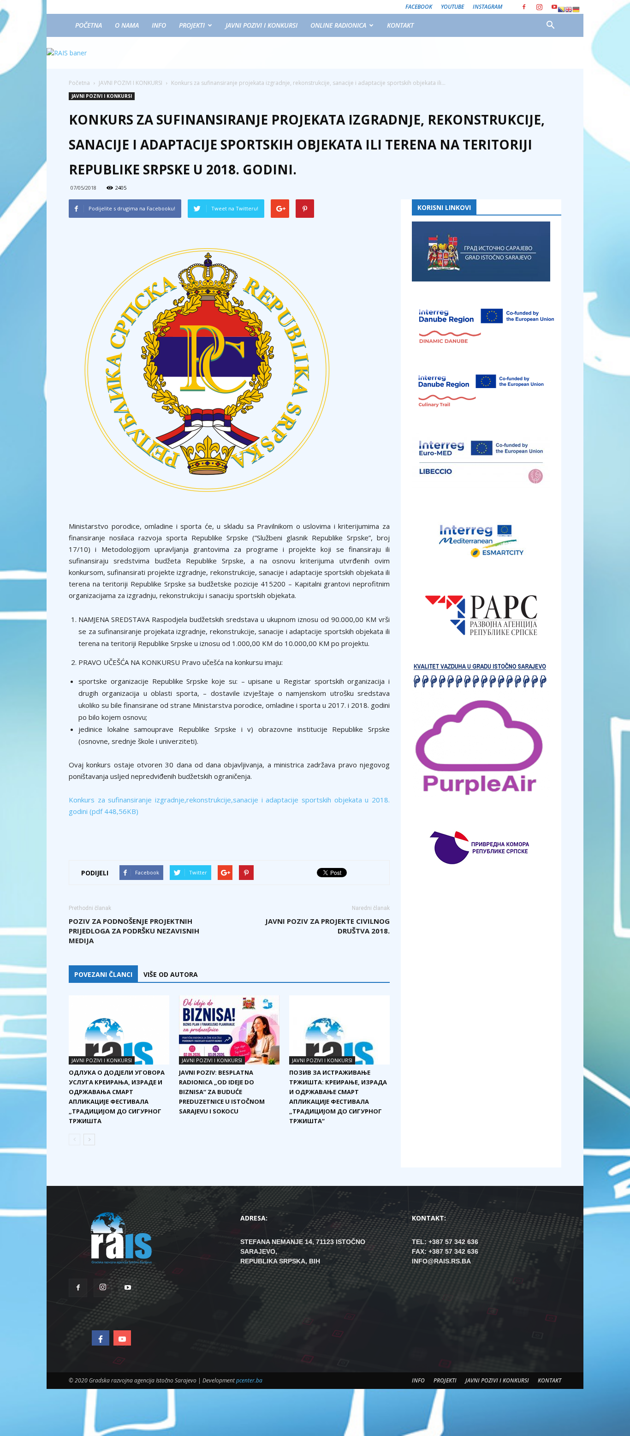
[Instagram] (539, 7)
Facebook (418, 7)
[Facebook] (524, 7)
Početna (79, 83)
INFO (159, 25)
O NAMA (127, 25)
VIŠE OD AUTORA (170, 974)
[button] (550, 25)
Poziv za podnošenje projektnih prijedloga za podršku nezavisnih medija (134, 930)
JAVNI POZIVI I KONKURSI (261, 25)
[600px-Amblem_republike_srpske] (229, 370)
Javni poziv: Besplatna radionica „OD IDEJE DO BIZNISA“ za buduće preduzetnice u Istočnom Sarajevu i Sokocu (222, 1091)
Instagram (487, 7)
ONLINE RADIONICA (338, 25)
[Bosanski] (561, 9)
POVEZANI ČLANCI (103, 974)
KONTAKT (400, 25)
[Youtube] (554, 7)
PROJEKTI (192, 25)
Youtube (452, 7)
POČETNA (88, 25)
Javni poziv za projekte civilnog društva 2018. (327, 925)
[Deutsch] (576, 9)
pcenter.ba (249, 1380)
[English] (568, 9)
